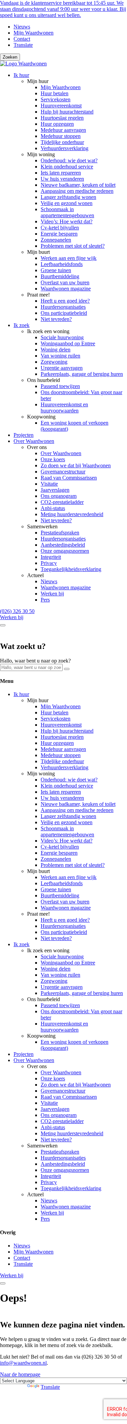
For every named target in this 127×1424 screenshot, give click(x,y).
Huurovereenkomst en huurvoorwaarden (64, 407)
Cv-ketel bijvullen (60, 227)
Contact (22, 39)
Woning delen (55, 349)
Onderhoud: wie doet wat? (69, 160)
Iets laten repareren (61, 173)
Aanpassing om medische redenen (77, 191)
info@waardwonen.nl (23, 1363)
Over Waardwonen (34, 441)
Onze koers (53, 459)
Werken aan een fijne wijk (69, 258)
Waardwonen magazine (66, 288)
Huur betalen (54, 93)
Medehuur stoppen (61, 136)
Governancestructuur (63, 471)
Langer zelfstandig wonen (68, 197)
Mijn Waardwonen (34, 33)
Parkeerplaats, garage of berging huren (82, 374)
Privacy (49, 563)
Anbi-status (53, 508)
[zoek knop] (2, 625)
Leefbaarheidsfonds (62, 264)
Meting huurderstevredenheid (72, 514)
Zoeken (10, 57)
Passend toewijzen (60, 386)
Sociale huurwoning (62, 337)
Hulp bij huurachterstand (67, 112)
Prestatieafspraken (60, 532)
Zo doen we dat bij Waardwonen (76, 465)
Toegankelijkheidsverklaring (71, 569)
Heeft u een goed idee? (65, 301)
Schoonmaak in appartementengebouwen (67, 212)
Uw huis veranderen (62, 179)
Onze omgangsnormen (65, 551)
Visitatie (49, 484)
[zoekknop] (66, 669)
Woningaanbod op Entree (68, 343)
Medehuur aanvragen (63, 130)
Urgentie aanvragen (62, 368)
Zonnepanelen (56, 240)
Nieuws (22, 26)
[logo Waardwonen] (23, 63)
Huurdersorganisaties (63, 307)
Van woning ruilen (60, 356)
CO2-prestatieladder (62, 502)
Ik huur (21, 75)
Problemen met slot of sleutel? (73, 246)
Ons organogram (59, 496)
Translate (23, 45)
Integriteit (51, 557)
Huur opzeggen (57, 124)
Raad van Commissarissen (69, 478)
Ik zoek (21, 325)
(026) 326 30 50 (17, 611)
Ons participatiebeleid (64, 313)
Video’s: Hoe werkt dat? (66, 221)
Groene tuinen (56, 270)
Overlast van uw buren (65, 282)
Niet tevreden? (56, 319)
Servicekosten (55, 99)
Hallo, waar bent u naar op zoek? (35, 661)
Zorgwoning (54, 362)
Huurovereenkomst (61, 105)
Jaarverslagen (55, 490)
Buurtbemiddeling (60, 276)
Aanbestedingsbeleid (63, 545)
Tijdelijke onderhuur (62, 142)
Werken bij (52, 593)
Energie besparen (59, 234)
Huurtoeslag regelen (62, 118)
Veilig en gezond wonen (66, 203)
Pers (45, 600)
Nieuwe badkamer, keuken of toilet (78, 185)
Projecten (24, 435)
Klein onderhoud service (67, 166)
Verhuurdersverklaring (64, 148)
